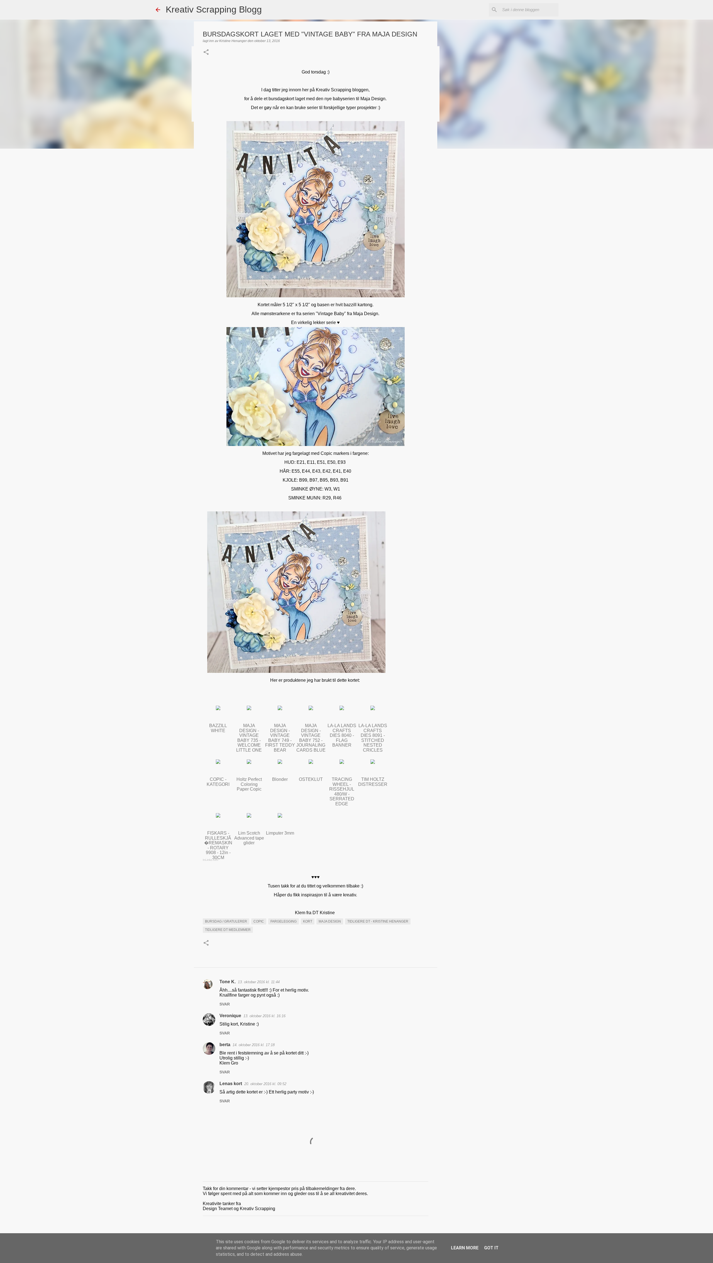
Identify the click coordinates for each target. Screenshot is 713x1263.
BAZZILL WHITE (218, 728)
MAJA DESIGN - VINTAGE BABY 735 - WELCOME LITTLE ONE (249, 737)
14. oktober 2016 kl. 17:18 (254, 1045)
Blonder (280, 779)
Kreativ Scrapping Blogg (214, 9)
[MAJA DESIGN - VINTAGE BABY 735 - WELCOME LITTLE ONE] (249, 708)
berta (224, 1044)
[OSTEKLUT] (311, 762)
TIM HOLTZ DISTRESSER (372, 782)
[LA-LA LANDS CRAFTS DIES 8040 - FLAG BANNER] (342, 708)
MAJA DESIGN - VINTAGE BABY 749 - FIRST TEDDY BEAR (280, 737)
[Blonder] (280, 762)
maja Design (330, 921)
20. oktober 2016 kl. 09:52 (265, 1084)
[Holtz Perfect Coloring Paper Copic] (249, 762)
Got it (491, 1247)
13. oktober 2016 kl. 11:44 (259, 982)
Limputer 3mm (280, 833)
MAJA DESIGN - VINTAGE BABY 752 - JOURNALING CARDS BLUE (311, 737)
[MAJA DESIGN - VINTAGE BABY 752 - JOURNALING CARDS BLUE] (311, 708)
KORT (307, 921)
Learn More (464, 1247)
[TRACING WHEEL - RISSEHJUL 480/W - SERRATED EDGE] (342, 762)
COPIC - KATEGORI (218, 782)
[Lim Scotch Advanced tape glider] (249, 816)
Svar (224, 1004)
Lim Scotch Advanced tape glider (249, 838)
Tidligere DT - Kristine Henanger (377, 921)
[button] (206, 53)
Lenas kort (230, 1083)
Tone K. (227, 981)
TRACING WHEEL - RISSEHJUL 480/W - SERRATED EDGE (341, 791)
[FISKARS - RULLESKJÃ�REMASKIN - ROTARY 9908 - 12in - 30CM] (218, 816)
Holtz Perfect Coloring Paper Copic (249, 784)
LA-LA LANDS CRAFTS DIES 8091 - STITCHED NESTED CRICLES (372, 737)
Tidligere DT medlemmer (228, 930)
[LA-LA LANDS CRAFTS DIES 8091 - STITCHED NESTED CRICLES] (372, 708)
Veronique (230, 1015)
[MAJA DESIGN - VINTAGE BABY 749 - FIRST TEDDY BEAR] (280, 708)
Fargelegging (283, 921)
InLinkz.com (210, 859)
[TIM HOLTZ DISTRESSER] (372, 762)
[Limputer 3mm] (280, 816)
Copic (258, 921)
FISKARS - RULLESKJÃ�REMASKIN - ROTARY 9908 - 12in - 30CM (218, 845)
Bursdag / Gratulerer (226, 921)
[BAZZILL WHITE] (218, 708)
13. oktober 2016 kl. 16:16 (264, 1016)
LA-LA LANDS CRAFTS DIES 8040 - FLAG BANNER (342, 735)
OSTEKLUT (311, 779)
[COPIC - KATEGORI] (218, 762)
